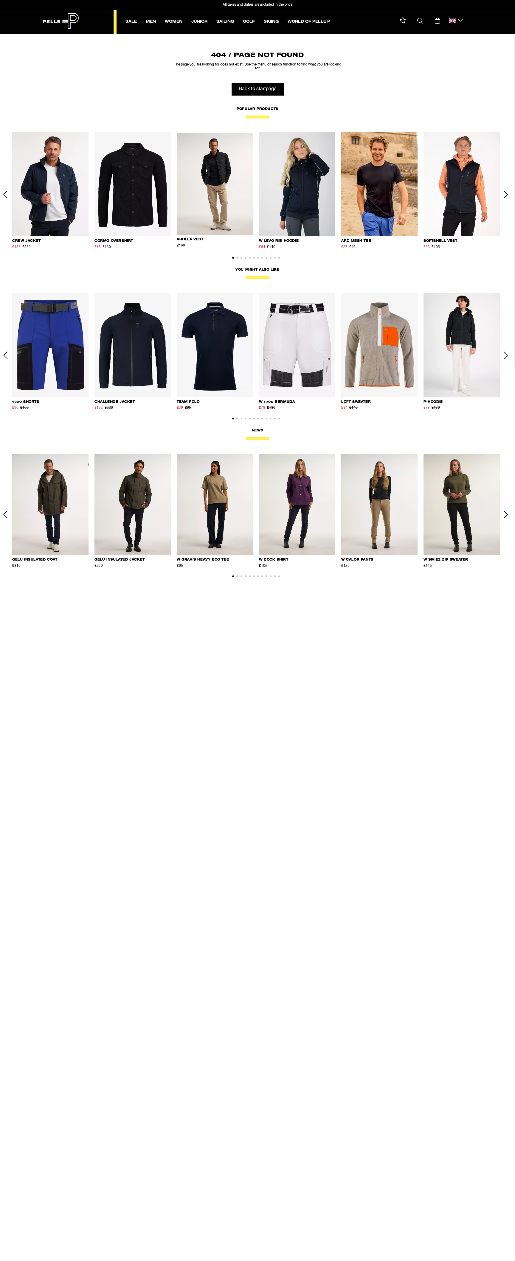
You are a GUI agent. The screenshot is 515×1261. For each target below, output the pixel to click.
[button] (402, 20)
